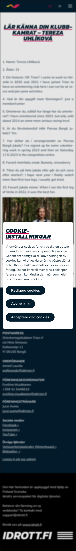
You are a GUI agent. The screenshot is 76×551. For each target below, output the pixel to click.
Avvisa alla (20, 303)
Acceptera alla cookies (30, 317)
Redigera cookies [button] (25, 290)
